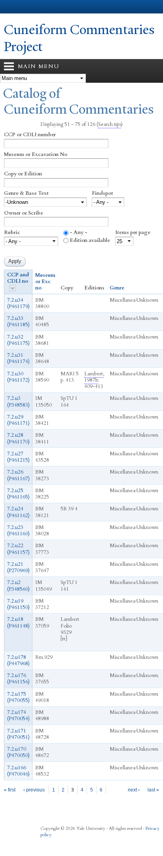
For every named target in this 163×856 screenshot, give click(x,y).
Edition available (90, 240)
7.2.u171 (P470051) (18, 734)
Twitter (61, 843)
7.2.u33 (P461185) (18, 321)
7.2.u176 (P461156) (18, 678)
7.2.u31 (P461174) (18, 358)
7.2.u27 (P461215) (18, 457)
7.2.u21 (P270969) (18, 567)
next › (134, 790)
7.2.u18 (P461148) (18, 622)
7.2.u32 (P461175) (18, 340)
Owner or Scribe (23, 213)
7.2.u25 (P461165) (18, 493)
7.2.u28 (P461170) (18, 438)
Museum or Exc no (45, 281)
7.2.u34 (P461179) (18, 303)
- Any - (78, 232)
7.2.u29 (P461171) (18, 420)
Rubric (12, 232)
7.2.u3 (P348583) (18, 401)
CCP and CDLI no (18, 278)
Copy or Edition (23, 173)
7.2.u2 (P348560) (18, 585)
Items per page (132, 232)
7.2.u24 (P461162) (18, 512)
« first (9, 790)
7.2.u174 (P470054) (18, 715)
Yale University (13, 6)
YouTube (92, 843)
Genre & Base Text (26, 193)
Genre (117, 288)
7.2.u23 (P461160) (18, 530)
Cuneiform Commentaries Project (79, 38)
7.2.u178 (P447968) (18, 660)
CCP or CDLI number (30, 134)
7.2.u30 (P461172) (18, 377)
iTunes (76, 843)
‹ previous (34, 790)
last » (153, 790)
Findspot (102, 193)
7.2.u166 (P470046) (18, 771)
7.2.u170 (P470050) (18, 752)
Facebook (45, 843)
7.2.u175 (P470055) (18, 697)
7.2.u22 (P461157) (18, 548)
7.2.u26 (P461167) (18, 475)
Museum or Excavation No (35, 154)
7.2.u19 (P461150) (18, 604)
